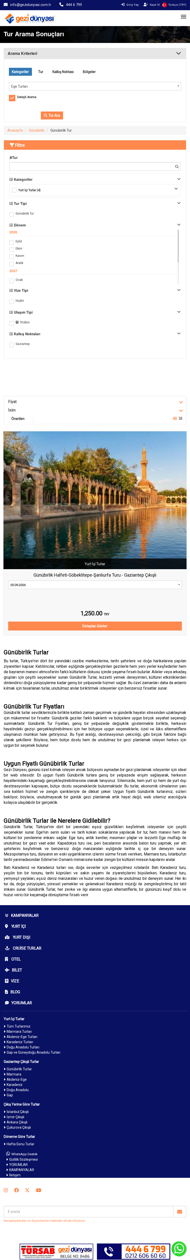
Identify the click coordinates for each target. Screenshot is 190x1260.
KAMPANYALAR (25, 915)
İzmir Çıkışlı (15, 1117)
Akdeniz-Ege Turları (22, 1037)
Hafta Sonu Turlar (20, 1144)
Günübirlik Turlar (19, 1069)
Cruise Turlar (26, 948)
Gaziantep (22, 344)
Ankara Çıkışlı (17, 1122)
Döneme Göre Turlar (19, 1137)
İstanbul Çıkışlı (18, 1112)
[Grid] (175, 418)
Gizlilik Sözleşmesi (23, 1159)
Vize (15, 981)
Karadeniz (15, 1085)
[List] (180, 418)
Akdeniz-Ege (17, 1079)
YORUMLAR (18, 1165)
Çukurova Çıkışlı (19, 1127)
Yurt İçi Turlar (14, 1019)
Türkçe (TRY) (177, 4)
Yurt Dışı (21, 937)
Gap (10, 1095)
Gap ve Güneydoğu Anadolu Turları (33, 1052)
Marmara (14, 1074)
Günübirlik (36, 130)
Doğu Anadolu (18, 1090)
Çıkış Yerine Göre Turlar (22, 1104)
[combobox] (95, 86)
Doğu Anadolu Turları (23, 1047)
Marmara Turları (19, 1032)
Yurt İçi (18, 926)
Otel (15, 959)
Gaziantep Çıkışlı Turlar (21, 1062)
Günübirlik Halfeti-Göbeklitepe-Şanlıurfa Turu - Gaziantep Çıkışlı (94, 575)
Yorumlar (21, 1003)
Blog (15, 992)
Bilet (17, 970)
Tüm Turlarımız (18, 1026)
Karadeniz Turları (20, 1042)
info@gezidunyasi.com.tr (30, 5)
